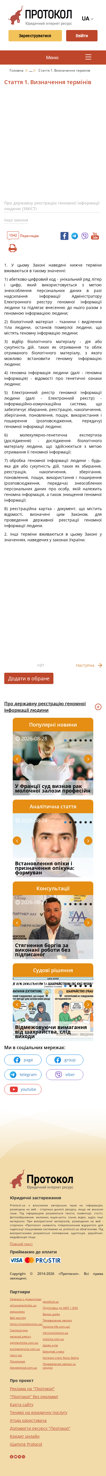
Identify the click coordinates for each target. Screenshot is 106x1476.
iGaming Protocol (26, 1444)
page (28, 1059)
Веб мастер (18, 1318)
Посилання (17, 1361)
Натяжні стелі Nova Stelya (61, 1358)
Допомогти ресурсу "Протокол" (40, 1428)
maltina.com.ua (53, 1339)
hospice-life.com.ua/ (56, 1326)
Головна (17, 70)
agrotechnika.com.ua (24, 1343)
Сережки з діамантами (25, 1299)
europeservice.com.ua (25, 1349)
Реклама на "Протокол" (32, 1388)
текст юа (16, 1355)
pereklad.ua (51, 1302)
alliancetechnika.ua (23, 1305)
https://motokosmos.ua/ (26, 1324)
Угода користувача (28, 1420)
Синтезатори (19, 1330)
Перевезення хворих (57, 1320)
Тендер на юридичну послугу (38, 1412)
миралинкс (17, 1311)
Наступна (85, 665)
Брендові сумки (53, 1351)
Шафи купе (50, 1345)
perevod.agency (20, 1336)
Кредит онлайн (25, 1436)
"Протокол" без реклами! (34, 1396)
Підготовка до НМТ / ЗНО (60, 1308)
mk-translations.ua (55, 1333)
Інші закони (16, 220)
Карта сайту (21, 1404)
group (70, 1059)
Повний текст (21, 1243)
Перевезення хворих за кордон (59, 1365)
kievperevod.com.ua (23, 1367)
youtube (28, 1089)
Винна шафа (51, 1314)
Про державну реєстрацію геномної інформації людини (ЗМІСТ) (51, 205)
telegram (28, 1074)
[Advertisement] (53, 145)
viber (70, 1074)
